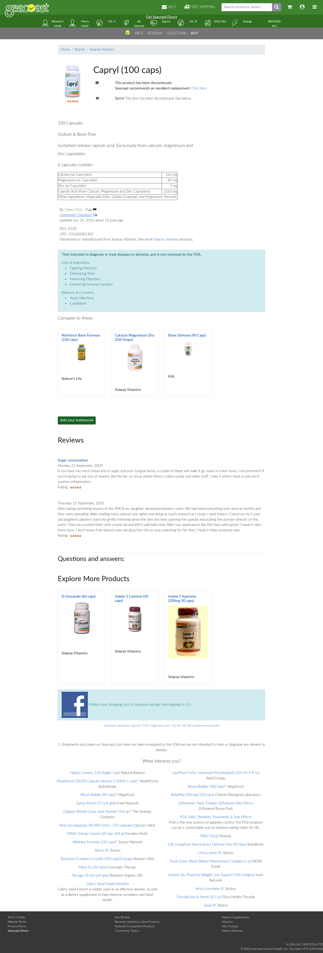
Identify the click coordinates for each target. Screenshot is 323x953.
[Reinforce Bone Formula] (81, 363)
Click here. (199, 88)
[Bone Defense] (188, 363)
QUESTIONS (177, 33)
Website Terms (17, 921)
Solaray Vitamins (102, 49)
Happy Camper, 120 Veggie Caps (95, 773)
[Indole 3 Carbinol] (135, 637)
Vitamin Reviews (232, 930)
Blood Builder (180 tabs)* (207, 786)
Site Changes (230, 926)
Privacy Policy (17, 926)
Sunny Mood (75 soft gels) (96, 803)
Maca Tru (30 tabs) (93, 867)
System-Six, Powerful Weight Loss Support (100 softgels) (211, 875)
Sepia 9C (210, 905)
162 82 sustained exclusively (200, 725)
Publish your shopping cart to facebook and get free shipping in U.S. (139, 704)
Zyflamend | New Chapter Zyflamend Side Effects (215, 803)
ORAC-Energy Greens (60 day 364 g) (95, 834)
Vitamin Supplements (235, 917)
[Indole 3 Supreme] (188, 637)
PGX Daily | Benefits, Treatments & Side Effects (216, 817)
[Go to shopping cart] (289, 7)
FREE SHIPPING (202, 7)
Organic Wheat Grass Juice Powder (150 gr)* (97, 811)
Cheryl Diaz (74, 210)
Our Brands (122, 917)
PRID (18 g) (209, 836)
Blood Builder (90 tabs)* (99, 795)
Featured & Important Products (135, 926)
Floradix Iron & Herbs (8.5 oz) (199, 897)
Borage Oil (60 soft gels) (90, 875)
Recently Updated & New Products (137, 921)
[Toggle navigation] (314, 7)
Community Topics (127, 930)
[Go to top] (127, 34)
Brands (80, 49)
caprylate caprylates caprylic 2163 (126, 725)
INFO (139, 33)
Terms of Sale (16, 917)
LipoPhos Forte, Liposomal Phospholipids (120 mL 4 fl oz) (215, 773)
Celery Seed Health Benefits (107, 884)
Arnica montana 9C (210, 889)
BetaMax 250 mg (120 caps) (192, 795)
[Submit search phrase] (276, 7)
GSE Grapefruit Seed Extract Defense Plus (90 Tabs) (207, 844)
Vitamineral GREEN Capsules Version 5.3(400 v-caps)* (97, 781)
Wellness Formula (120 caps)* (95, 842)
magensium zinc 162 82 (165, 725)
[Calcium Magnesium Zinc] (135, 363)
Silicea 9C (102, 850)
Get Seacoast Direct (161, 17)
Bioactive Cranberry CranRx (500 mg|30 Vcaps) (97, 859)
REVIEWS (154, 33)
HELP (171, 7)
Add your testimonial (76, 420)
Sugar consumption (73, 460)
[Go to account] (302, 7)
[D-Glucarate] (81, 637)
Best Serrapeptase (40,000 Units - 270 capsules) (96, 825)
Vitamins (227, 921)
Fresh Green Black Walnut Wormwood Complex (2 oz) (211, 861)
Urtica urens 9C (210, 853)
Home (65, 49)
